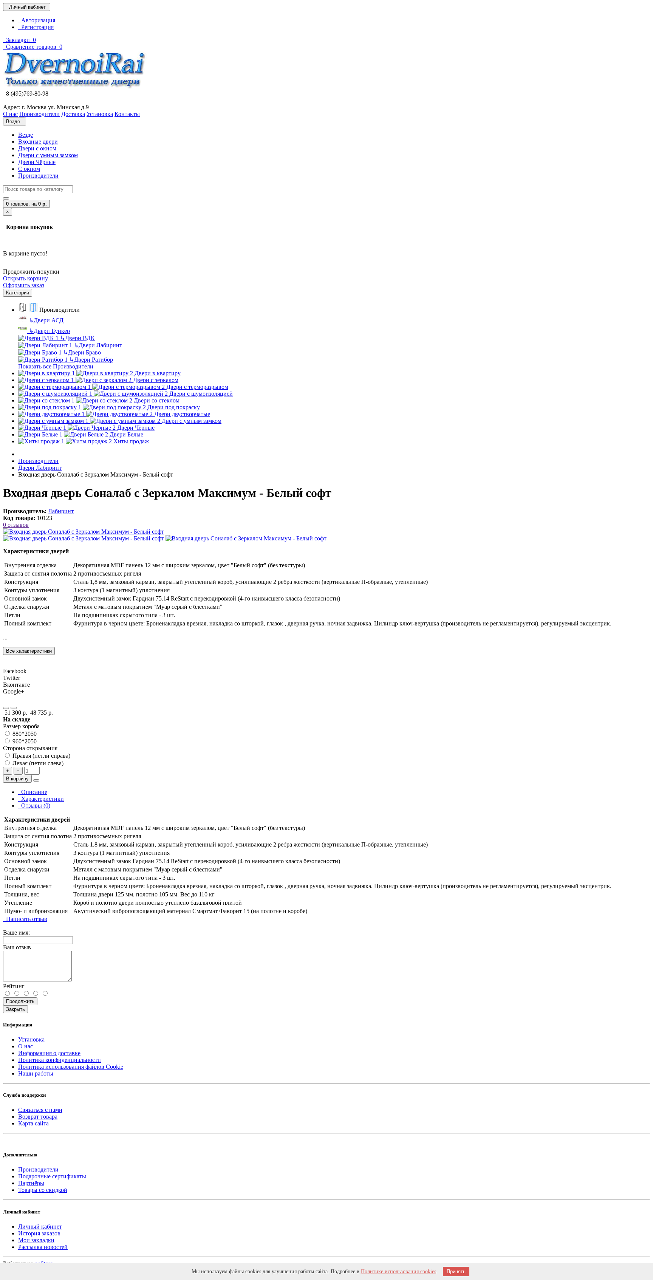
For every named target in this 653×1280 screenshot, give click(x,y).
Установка (31, 1039)
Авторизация (36, 20)
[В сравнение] (14, 708)
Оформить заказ (23, 285)
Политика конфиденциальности (59, 1060)
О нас (25, 1046)
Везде (25, 135)
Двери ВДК (77, 338)
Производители (38, 175)
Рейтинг (14, 986)
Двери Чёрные (37, 162)
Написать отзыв (25, 919)
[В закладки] (6, 708)
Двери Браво (82, 352)
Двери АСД (46, 320)
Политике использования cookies (398, 1271)
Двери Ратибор (91, 359)
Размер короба (21, 726)
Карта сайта (33, 1123)
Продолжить (20, 1001)
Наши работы (35, 1073)
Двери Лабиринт (98, 345)
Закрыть (15, 1009)
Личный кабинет (40, 1226)
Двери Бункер (49, 331)
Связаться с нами (40, 1110)
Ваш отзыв (17, 947)
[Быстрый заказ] (36, 780)
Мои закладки (36, 1240)
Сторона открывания (30, 748)
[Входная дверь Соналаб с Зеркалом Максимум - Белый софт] (83, 531)
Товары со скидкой (42, 1190)
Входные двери (38, 141)
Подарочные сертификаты (52, 1176)
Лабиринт (61, 511)
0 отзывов (16, 525)
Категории (17, 293)
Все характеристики (29, 651)
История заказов (39, 1233)
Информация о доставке (49, 1053)
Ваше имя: (16, 932)
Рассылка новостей (43, 1247)
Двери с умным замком (48, 155)
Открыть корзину (25, 278)
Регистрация (36, 27)
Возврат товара (37, 1116)
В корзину (17, 779)
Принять (456, 1271)
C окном (29, 169)
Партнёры (31, 1183)
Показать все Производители (55, 366)
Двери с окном (37, 148)
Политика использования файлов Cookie (70, 1066)
